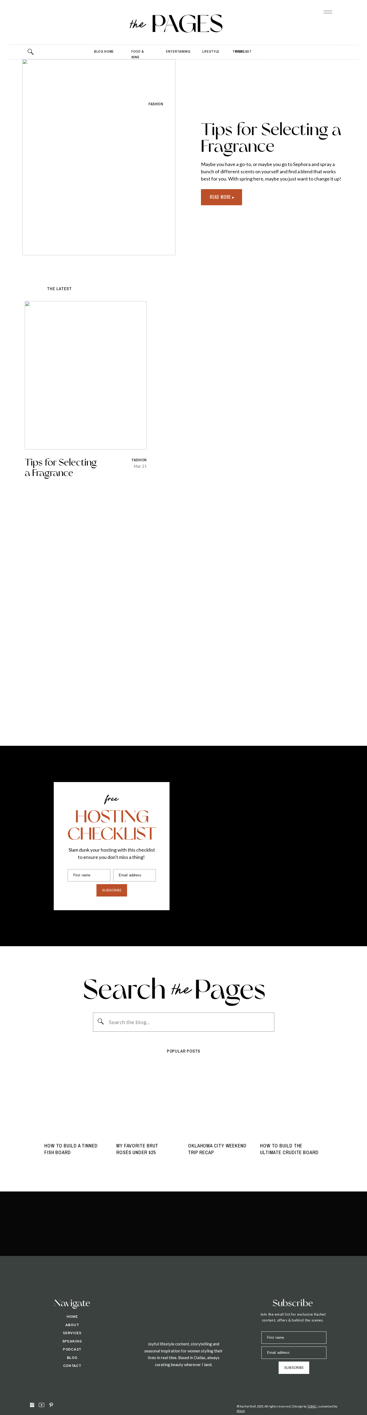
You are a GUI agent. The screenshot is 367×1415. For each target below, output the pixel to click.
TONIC (311, 1406)
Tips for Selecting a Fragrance (271, 137)
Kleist (241, 1411)
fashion (156, 104)
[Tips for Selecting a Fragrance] (98, 157)
